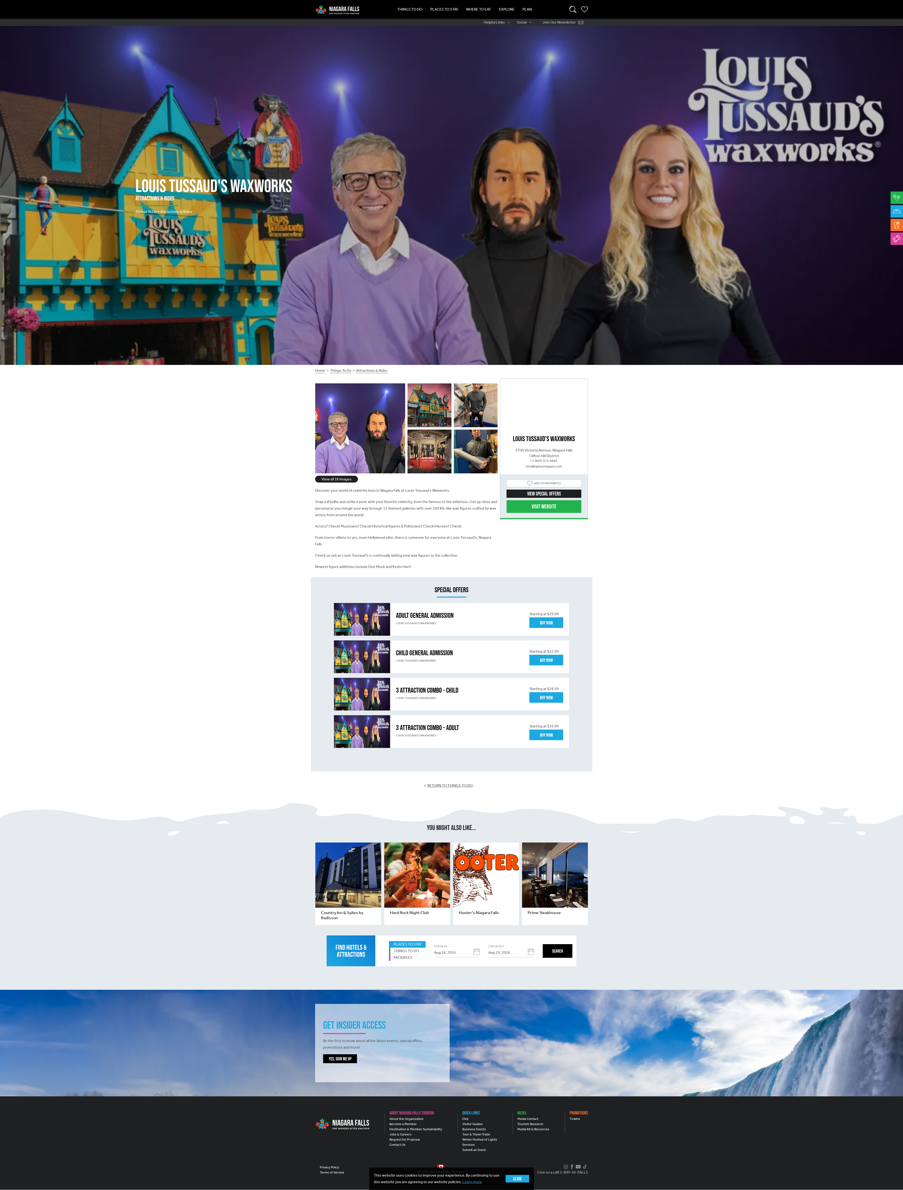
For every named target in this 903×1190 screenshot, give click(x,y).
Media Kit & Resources (533, 1129)
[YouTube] (577, 1166)
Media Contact (527, 1119)
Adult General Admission (425, 615)
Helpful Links (494, 22)
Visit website (544, 506)
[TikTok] (584, 1166)
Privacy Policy (329, 1167)
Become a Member (403, 1124)
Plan (527, 9)
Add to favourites (547, 483)
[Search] (572, 9)
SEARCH (557, 951)
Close (517, 1178)
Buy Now (546, 622)
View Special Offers (544, 493)
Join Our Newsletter (559, 22)
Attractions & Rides (372, 370)
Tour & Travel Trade (476, 1134)
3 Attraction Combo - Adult (427, 727)
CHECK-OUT (496, 946)
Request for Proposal (404, 1140)
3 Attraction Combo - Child (427, 690)
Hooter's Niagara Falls (479, 912)
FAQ (465, 1119)
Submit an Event (474, 1150)
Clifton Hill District (544, 456)
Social (522, 22)
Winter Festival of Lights (479, 1140)
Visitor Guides (472, 1124)
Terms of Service (332, 1172)
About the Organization (406, 1119)
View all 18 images (336, 479)
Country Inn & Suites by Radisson (342, 915)
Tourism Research (530, 1124)
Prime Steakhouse (544, 912)
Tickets (575, 1119)
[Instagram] (565, 1166)
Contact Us (397, 1145)
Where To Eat (478, 9)
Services (468, 1145)
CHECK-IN (440, 946)
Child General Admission (424, 653)
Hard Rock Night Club (409, 912)
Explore (507, 9)
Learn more (472, 1182)
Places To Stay (444, 9)
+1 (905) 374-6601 (544, 461)
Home (320, 370)
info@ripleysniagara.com (544, 466)
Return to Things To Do (450, 785)
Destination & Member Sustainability (415, 1129)
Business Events (474, 1129)
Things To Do (409, 9)
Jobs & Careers (400, 1134)
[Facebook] (571, 1166)
